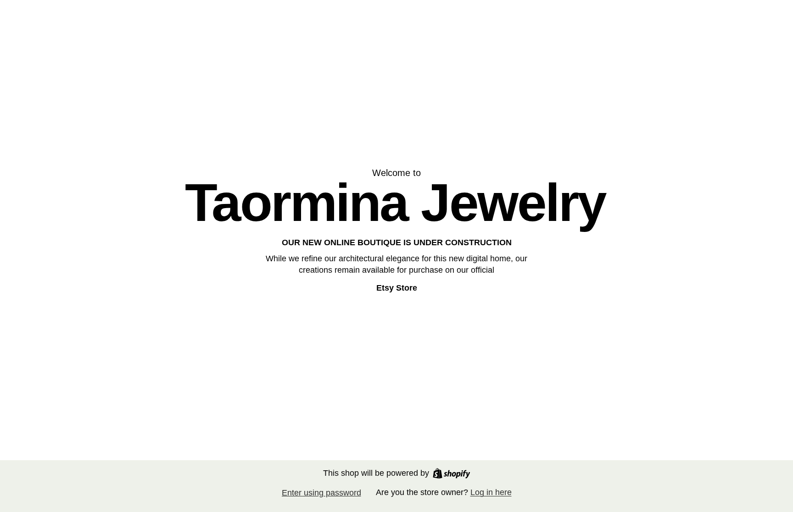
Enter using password (321, 492)
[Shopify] (451, 473)
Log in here (491, 492)
